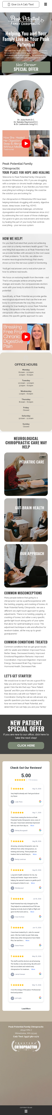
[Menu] (46, 4)
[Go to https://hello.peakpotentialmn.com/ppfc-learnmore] (26, 68)
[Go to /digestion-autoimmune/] (26, 520)
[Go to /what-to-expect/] (26, 566)
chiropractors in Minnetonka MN (21, 199)
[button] (26, 143)
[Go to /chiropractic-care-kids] (26, 474)
